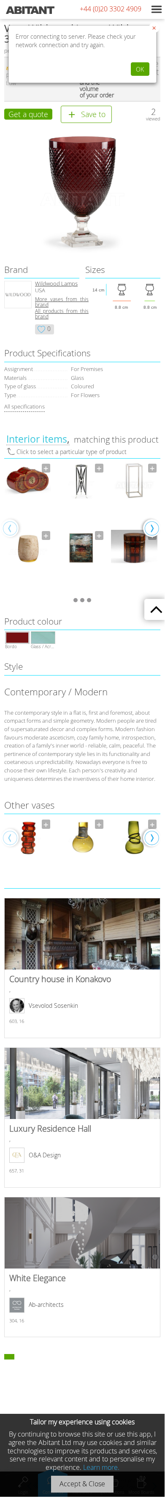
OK (140, 69)
